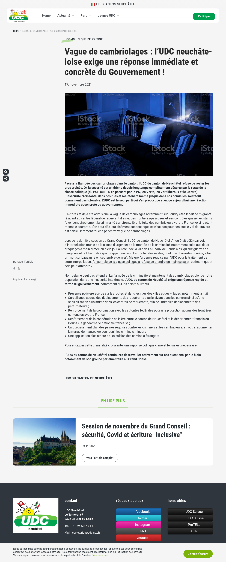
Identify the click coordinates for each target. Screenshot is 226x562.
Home (46, 15)
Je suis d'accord (198, 554)
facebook (143, 512)
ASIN (194, 531)
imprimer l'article (23, 279)
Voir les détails (100, 555)
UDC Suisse (194, 512)
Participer (204, 16)
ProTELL (194, 525)
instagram (142, 525)
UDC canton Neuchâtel (115, 4)
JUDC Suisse (194, 518)
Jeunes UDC (106, 15)
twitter (142, 518)
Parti (84, 15)
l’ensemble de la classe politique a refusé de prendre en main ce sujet (141, 262)
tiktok (142, 531)
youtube (142, 538)
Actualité (63, 15)
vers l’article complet (100, 458)
